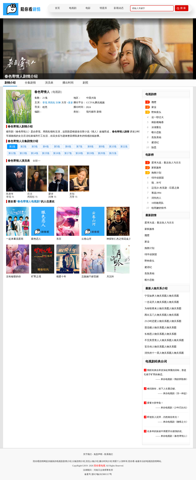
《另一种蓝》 (181, 393)
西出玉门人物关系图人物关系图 (162, 315)
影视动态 (119, 8)
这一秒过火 (157, 117)
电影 (88, 8)
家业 (153, 107)
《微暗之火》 (181, 422)
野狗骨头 (156, 112)
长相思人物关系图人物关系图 (160, 334)
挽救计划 (156, 172)
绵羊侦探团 (157, 177)
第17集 (68, 153)
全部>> (36, 160)
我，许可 (156, 182)
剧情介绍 (10, 82)
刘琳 (58, 102)
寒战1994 (156, 193)
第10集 (113, 146)
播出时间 (68, 82)
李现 (44, 102)
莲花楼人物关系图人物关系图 (160, 327)
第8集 (90, 146)
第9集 (102, 146)
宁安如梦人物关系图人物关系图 (162, 295)
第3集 (35, 146)
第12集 (12, 153)
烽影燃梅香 (157, 122)
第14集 (34, 153)
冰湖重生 (156, 127)
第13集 (23, 153)
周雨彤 (51, 102)
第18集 (79, 153)
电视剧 (72, 8)
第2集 (23, 146)
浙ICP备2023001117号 (101, 474)
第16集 (57, 153)
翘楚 (153, 102)
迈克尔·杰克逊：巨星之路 (165, 187)
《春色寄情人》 (180, 436)
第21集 (113, 153)
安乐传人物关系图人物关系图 (160, 346)
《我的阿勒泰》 (180, 379)
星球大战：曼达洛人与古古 (166, 162)
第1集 (12, 146)
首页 (57, 8)
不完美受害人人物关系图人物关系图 (164, 340)
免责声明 (98, 454)
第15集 (46, 153)
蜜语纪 (155, 142)
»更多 (70, 102)
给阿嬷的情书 (158, 208)
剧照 (85, 82)
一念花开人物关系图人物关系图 (162, 302)
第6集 (68, 146)
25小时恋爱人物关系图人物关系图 (163, 321)
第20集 (102, 153)
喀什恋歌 (156, 132)
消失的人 (156, 198)
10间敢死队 (157, 203)
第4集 (46, 146)
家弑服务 (156, 167)
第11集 (124, 146)
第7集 (79, 146)
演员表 (49, 82)
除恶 (153, 147)
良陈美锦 (156, 137)
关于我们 (87, 454)
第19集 (90, 153)
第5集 (57, 146)
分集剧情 (30, 82)
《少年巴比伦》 (180, 407)
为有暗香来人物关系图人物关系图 (163, 308)
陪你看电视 (99, 465)
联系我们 (108, 454)
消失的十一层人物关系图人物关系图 (164, 353)
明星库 (103, 8)
